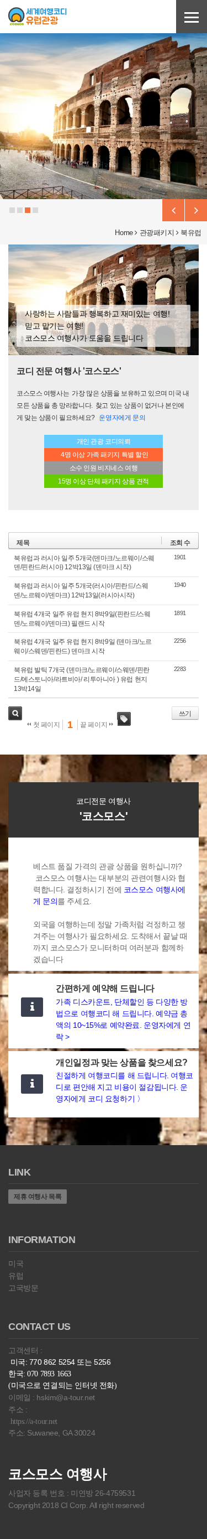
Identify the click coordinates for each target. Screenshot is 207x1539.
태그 (124, 719)
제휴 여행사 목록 (37, 1196)
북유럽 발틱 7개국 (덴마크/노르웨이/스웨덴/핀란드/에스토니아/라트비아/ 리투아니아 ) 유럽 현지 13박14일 (82, 679)
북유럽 (191, 232)
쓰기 (185, 713)
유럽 (15, 1275)
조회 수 (180, 543)
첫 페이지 (45, 725)
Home (123, 232)
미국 (15, 1263)
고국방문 (23, 1287)
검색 (15, 713)
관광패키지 (157, 232)
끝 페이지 (94, 725)
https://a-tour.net (33, 1421)
